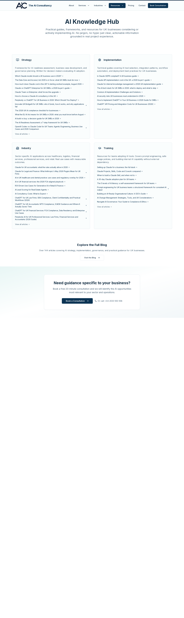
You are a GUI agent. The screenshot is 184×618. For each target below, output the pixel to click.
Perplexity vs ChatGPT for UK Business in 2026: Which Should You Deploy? (46, 100)
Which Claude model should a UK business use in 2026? (38, 76)
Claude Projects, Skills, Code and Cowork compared (119, 171)
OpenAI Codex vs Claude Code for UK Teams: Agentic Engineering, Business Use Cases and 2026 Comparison (48, 127)
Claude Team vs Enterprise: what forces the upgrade (37, 92)
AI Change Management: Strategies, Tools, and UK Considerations (124, 198)
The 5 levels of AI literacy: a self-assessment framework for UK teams (125, 183)
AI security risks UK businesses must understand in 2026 (120, 96)
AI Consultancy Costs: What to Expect (30, 194)
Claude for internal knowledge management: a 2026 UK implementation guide (129, 84)
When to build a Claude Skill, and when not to (116, 175)
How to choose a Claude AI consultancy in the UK (35, 96)
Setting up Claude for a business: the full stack (116, 167)
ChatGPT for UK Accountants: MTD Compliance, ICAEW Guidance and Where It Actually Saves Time (47, 205)
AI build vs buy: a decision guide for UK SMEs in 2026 (37, 118)
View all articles (21, 134)
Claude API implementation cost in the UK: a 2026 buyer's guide (123, 80)
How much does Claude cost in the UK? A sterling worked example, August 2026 (48, 84)
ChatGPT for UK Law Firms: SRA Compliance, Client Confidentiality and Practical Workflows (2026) (47, 199)
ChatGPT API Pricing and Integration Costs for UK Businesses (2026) (125, 104)
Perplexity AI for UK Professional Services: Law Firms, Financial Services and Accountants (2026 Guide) (46, 218)
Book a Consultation (75, 301)
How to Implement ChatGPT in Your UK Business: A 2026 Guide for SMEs (127, 100)
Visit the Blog (90, 258)
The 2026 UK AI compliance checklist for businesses (36, 110)
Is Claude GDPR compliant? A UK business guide (117, 76)
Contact (142, 5)
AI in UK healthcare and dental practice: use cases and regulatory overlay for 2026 (49, 178)
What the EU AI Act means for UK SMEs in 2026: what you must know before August (49, 114)
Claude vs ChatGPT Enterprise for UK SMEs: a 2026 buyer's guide (42, 88)
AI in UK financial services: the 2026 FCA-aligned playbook (39, 182)
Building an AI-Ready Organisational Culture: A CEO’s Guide (121, 194)
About (71, 5)
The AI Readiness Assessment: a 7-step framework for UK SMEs (41, 122)
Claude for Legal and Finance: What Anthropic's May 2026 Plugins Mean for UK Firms (47, 172)
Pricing (131, 5)
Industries (98, 5)
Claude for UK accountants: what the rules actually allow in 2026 (41, 167)
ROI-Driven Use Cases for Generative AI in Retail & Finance (39, 186)
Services (82, 5)
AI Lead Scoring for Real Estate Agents (31, 190)
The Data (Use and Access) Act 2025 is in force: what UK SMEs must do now (46, 80)
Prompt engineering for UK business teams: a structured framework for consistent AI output (131, 188)
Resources (115, 5)
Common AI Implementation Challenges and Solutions (119, 92)
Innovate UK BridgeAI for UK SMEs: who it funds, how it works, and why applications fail (49, 105)
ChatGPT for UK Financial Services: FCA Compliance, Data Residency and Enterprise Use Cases (50, 211)
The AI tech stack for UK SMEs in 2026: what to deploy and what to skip (126, 88)
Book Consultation (158, 5)
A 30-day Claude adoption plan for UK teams (115, 179)
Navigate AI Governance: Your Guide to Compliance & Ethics (122, 202)
